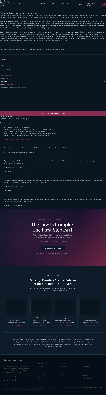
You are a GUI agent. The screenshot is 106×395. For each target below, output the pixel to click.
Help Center (53, 4)
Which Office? (4, 78)
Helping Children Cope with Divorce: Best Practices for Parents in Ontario (28, 129)
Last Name (3, 59)
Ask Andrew (63, 369)
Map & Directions (16, 325)
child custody (100, 23)
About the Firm (63, 366)
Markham (16, 318)
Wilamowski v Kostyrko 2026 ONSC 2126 (17, 127)
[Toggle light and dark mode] (103, 4)
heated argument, (24, 17)
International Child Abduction (25, 152)
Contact (79, 4)
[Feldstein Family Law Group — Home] (9, 4)
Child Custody (40, 366)
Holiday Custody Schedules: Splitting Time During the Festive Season (27, 135)
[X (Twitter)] (12, 380)
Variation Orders (41, 377)
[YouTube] (7, 380)
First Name (3, 53)
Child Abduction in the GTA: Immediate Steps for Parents (35, 156)
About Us (21, 4)
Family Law (42, 4)
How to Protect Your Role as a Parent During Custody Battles (24, 131)
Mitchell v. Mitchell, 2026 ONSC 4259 (25, 176)
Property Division (41, 375)
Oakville (90, 318)
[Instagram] (10, 380)
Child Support (40, 369)
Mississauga (40, 318)
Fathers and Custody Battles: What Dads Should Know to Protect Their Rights (30, 133)
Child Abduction (9, 152)
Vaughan (65, 318)
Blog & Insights (63, 372)
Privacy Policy (85, 387)
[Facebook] (4, 380)
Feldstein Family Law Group (9, 13)
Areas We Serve (65, 4)
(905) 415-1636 (15, 117)
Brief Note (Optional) (7, 84)
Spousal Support (41, 372)
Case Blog (7, 171)
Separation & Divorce (42, 363)
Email (1, 65)
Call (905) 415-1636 (53, 248)
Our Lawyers (31, 4)
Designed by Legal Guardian (95, 387)
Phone (2, 72)
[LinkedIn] (15, 380)
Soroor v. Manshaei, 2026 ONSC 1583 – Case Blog (32, 195)
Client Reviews (63, 375)
